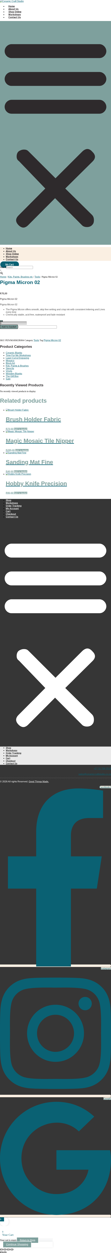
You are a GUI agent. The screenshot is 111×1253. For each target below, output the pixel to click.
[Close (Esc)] (11, 1249)
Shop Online (14, 11)
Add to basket (8, 326)
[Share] (8, 1249)
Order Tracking (14, 505)
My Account (12, 508)
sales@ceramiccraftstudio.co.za (94, 774)
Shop (8, 500)
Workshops (14, 14)
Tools (36, 340)
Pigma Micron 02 (52, 340)
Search (3, 267)
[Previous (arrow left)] (1, 1252)
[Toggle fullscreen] (4, 1249)
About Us (13, 9)
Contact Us (14, 17)
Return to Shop (27, 1240)
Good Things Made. (39, 781)
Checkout (11, 514)
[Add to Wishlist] (1, 321)
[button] (55, 133)
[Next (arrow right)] (4, 1252)
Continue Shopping (17, 1244)
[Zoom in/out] (1, 1249)
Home (11, 6)
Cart (8, 511)
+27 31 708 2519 (102, 768)
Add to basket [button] (20, 429)
